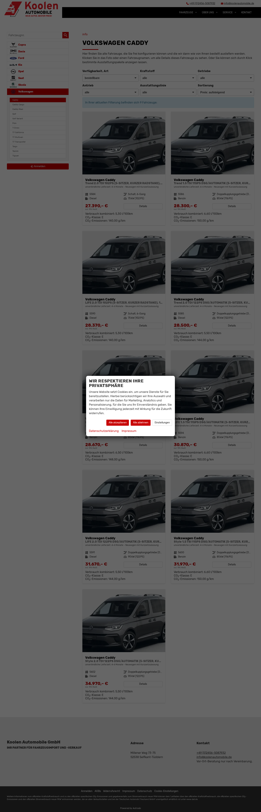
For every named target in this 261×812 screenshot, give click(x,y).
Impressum (129, 431)
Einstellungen (162, 422)
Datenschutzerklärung (104, 431)
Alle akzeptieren (118, 422)
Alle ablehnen (140, 422)
